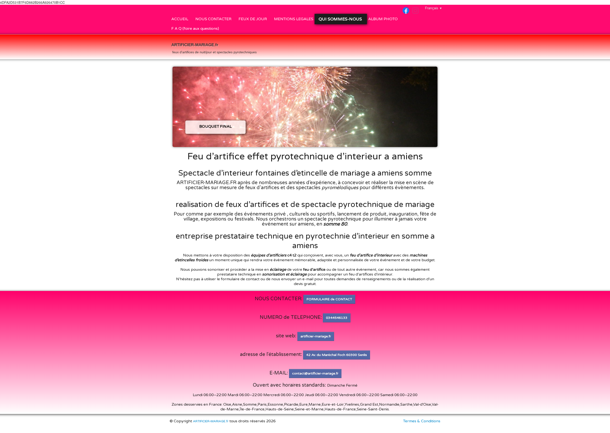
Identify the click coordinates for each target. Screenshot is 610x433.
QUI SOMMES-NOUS (341, 19)
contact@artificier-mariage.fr (315, 373)
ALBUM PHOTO (383, 19)
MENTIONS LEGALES (293, 19)
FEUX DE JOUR (253, 19)
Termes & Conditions (421, 421)
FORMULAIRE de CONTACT (329, 299)
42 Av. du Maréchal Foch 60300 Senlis (336, 355)
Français (433, 8)
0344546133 (336, 318)
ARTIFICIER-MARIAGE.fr (211, 421)
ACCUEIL (179, 19)
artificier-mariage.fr (315, 336)
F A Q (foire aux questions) (195, 28)
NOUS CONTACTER (213, 19)
